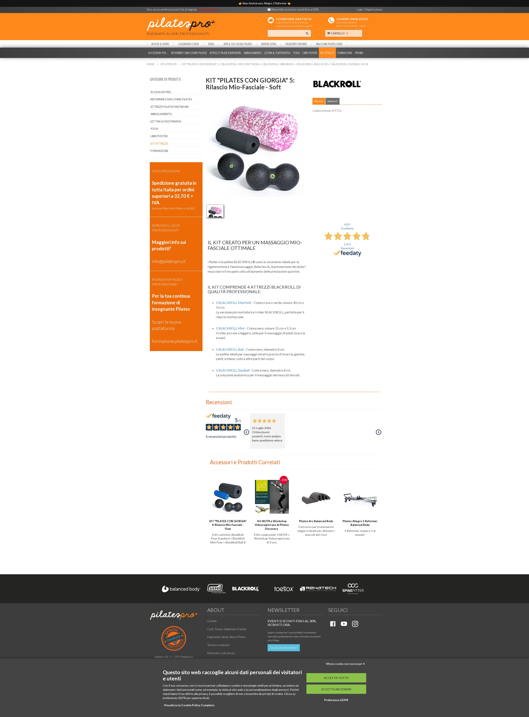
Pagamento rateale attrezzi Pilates (226, 637)
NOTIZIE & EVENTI (160, 44)
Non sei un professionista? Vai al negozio (172, 9)
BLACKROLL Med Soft (234, 303)
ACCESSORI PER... (158, 53)
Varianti (332, 101)
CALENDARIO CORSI (188, 44)
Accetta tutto (336, 678)
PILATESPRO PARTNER (296, 44)
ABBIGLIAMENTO (253, 53)
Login (359, 9)
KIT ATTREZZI (327, 53)
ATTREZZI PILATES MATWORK (225, 53)
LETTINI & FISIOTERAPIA (277, 53)
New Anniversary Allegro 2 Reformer (265, 3)
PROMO (359, 53)
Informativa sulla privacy (221, 653)
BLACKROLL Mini (231, 328)
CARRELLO (339, 33)
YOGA (296, 53)
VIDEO (211, 44)
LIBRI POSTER (310, 53)
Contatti (212, 621)
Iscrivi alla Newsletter (283, 647)
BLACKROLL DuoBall (233, 370)
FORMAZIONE (344, 53)
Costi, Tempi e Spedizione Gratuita (226, 629)
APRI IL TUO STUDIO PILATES (238, 44)
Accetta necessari (336, 689)
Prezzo (318, 101)
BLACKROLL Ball (230, 349)
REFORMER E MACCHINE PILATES (189, 53)
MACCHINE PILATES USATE (329, 44)
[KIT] (215, 211)
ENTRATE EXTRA (268, 44)
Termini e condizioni (218, 645)
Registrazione (373, 9)
